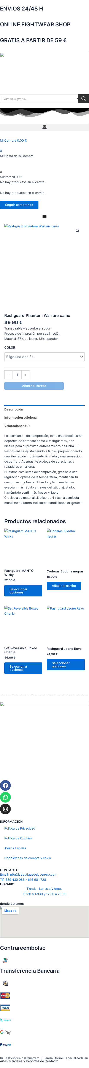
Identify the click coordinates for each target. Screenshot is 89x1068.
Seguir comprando (19, 205)
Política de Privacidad (19, 828)
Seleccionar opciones (18, 590)
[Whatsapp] (5, 797)
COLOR (9, 347)
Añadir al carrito (34, 386)
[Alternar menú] (44, 216)
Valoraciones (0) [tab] (17, 426)
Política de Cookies (18, 838)
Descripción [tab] (13, 409)
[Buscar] (83, 98)
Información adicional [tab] (20, 417)
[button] (44, 127)
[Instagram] (5, 809)
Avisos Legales (15, 848)
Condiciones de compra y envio (27, 858)
